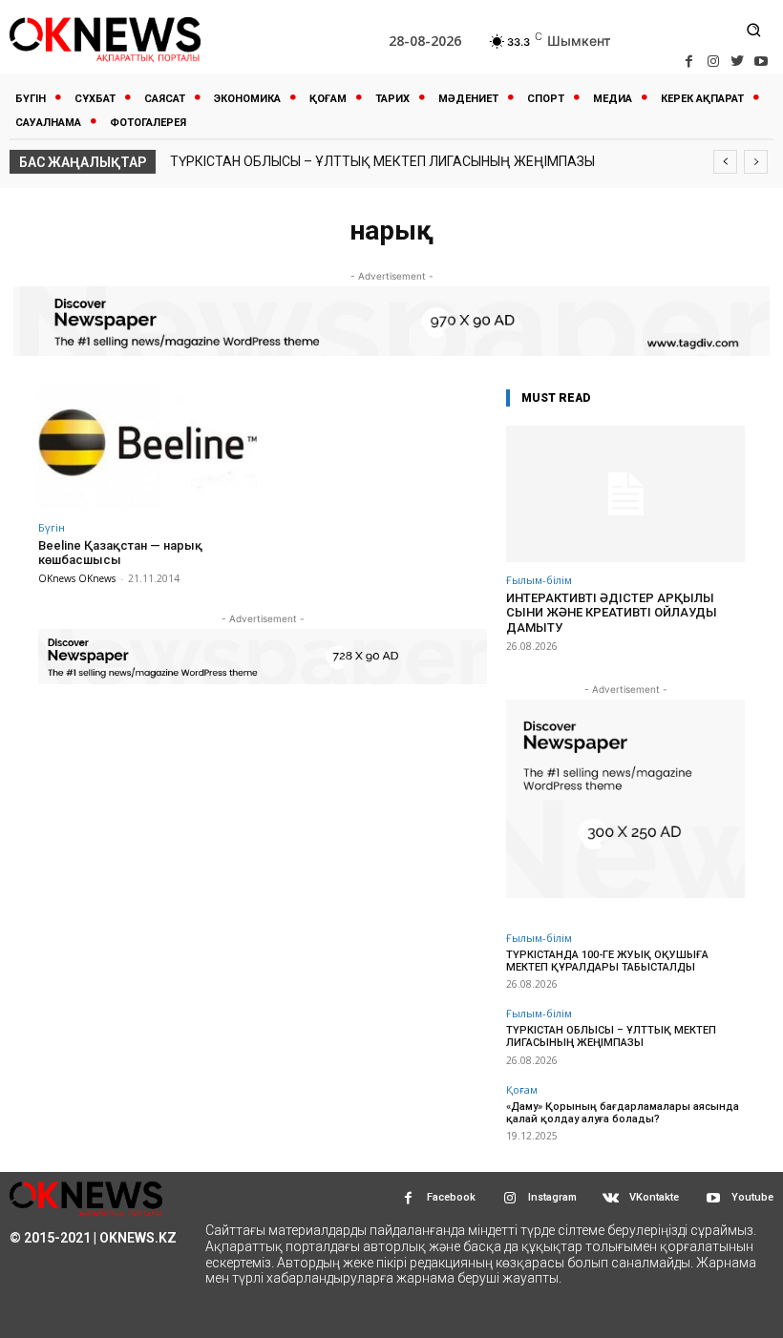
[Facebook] (689, 61)
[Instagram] (713, 61)
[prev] (725, 162)
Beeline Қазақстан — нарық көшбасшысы (120, 553)
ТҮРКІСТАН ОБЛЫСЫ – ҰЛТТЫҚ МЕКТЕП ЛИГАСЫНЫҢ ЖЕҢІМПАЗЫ (382, 161)
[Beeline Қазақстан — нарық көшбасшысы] (147, 447)
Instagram (552, 1197)
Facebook (451, 1197)
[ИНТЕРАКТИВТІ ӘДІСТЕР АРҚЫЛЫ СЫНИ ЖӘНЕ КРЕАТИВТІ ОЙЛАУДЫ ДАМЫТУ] (625, 494)
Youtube (752, 1197)
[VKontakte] (610, 1198)
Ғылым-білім (539, 580)
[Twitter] (738, 61)
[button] (753, 30)
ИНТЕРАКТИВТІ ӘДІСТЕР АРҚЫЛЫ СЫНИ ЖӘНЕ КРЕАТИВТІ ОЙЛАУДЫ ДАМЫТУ (611, 613)
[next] (756, 162)
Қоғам (522, 1089)
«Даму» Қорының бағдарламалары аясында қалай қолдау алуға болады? (622, 1112)
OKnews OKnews (77, 578)
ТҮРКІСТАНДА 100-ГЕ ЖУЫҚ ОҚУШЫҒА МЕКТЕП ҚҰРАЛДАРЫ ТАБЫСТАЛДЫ (607, 961)
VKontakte (654, 1197)
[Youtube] (761, 61)
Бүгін (51, 527)
